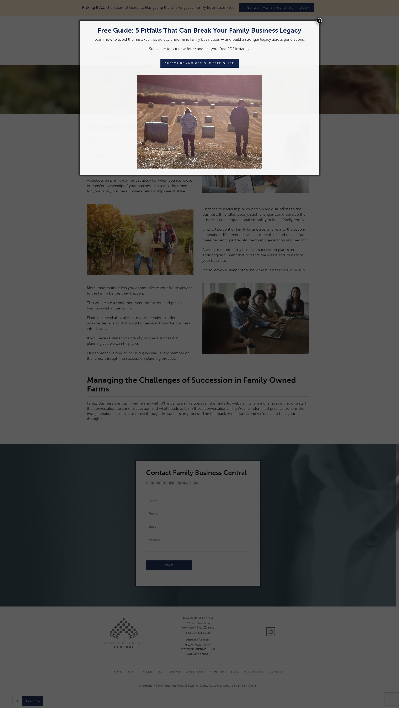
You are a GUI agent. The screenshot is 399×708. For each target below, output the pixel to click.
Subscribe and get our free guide (199, 63)
